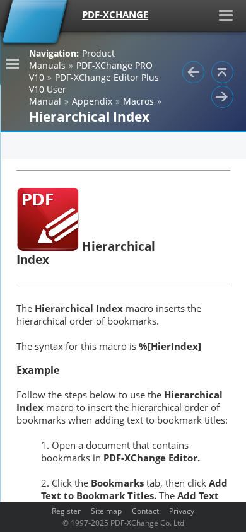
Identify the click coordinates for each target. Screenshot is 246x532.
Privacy (181, 511)
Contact (145, 511)
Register (66, 511)
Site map (106, 511)
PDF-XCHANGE (115, 14)
